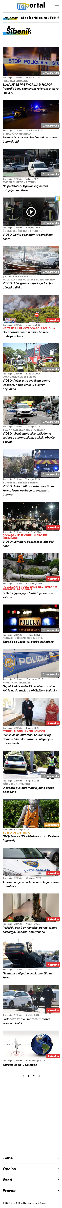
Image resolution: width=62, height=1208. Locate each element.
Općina (9, 1168)
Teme (8, 1157)
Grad (7, 1179)
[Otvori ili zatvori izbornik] (57, 6)
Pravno (9, 1190)
